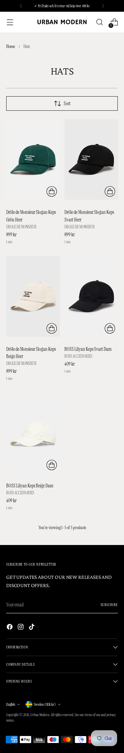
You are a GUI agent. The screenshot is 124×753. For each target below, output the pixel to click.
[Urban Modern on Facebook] (10, 627)
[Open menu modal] (10, 22)
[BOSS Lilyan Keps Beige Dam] (33, 433)
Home (10, 46)
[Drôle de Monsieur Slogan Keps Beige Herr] (33, 296)
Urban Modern (39, 714)
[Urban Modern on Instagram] (21, 627)
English (10, 704)
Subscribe (109, 604)
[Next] (103, 6)
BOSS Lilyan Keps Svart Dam (88, 349)
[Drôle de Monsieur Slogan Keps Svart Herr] (91, 159)
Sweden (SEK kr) (45, 704)
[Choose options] (51, 191)
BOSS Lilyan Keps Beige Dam (29, 486)
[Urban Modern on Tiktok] (32, 627)
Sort (67, 103)
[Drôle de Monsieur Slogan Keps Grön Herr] (33, 159)
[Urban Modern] (62, 22)
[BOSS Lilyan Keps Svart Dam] (91, 296)
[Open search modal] (99, 22)
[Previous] (21, 6)
